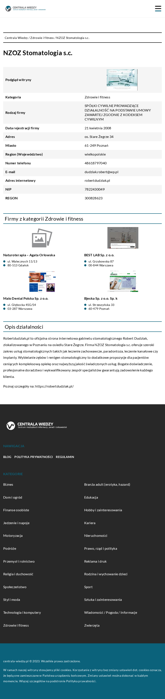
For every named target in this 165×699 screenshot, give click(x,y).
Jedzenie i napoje (16, 523)
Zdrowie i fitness (97, 97)
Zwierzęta (92, 625)
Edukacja (91, 497)
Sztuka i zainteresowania (103, 599)
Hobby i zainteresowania (103, 510)
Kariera (90, 523)
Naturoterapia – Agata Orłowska (29, 255)
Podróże (9, 548)
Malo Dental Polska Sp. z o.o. (26, 298)
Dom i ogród (12, 497)
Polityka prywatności (33, 457)
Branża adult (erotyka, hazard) (107, 484)
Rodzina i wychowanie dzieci (106, 574)
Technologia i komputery (22, 612)
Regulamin (65, 457)
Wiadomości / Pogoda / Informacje (110, 612)
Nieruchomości (95, 535)
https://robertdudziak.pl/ (54, 386)
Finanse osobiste (16, 510)
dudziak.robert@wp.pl (101, 172)
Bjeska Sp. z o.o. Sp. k (101, 298)
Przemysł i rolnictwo (19, 561)
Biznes (8, 484)
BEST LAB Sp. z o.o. (99, 255)
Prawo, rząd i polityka (100, 548)
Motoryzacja (13, 535)
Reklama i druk (95, 561)
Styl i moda (11, 599)
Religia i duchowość (18, 574)
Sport (88, 587)
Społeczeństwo (14, 587)
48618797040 (96, 163)
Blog (7, 457)
